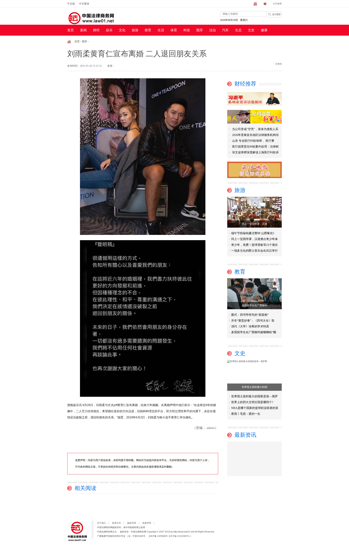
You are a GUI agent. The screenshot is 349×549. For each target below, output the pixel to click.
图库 (199, 30)
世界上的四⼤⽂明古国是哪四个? (252, 402)
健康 (264, 30)
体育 (174, 30)
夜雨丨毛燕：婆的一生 (245, 413)
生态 (238, 30)
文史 (251, 30)
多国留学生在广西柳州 (254, 305)
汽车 (225, 30)
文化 (122, 30)
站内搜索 (277, 3)
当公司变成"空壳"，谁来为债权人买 (255, 129)
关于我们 (101, 523)
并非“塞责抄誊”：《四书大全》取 (252, 320)
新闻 (83, 30)
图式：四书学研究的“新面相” (250, 314)
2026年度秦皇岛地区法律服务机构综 (255, 134)
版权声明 (131, 523)
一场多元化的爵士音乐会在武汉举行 (254, 250)
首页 (70, 30)
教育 (148, 30)
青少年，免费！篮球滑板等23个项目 (254, 244)
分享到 (278, 64)
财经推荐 (245, 84)
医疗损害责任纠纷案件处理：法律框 (255, 146)
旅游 (135, 30)
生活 (161, 30)
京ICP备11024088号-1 (180, 536)
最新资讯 (245, 435)
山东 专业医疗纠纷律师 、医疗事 (253, 140)
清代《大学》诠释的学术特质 (250, 326)
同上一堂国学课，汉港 (254, 224)
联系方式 (116, 523)
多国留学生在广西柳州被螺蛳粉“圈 (253, 332)
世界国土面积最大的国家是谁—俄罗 (254, 396)
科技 (186, 30)
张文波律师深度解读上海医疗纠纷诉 (255, 152)
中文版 (71, 3)
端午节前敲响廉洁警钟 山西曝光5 (252, 233)
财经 (96, 30)
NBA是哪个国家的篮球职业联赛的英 (254, 407)
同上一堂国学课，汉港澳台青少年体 (254, 239)
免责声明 (146, 523)
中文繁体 (84, 3)
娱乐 (109, 30)
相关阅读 (85, 488)
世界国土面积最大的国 (254, 387)
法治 (212, 30)
